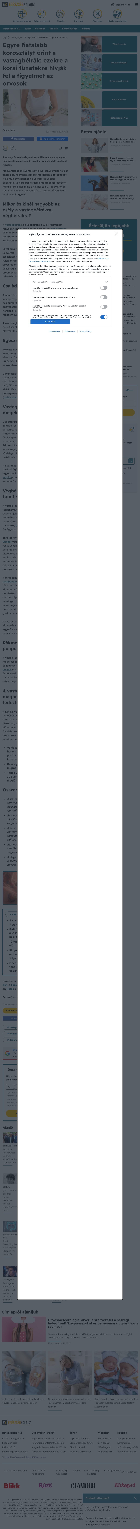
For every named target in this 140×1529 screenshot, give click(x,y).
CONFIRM (50, 322)
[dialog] (70, 764)
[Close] (117, 234)
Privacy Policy (85, 331)
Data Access (70, 331)
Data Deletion (54, 331)
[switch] (103, 288)
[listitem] (70, 281)
